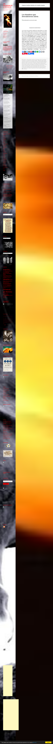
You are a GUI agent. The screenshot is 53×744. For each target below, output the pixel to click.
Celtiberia (4, 387)
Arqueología (29, 59)
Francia (4, 277)
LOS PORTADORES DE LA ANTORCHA (7, 5)
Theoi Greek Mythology (6, 438)
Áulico (4, 136)
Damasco (41, 62)
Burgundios (4, 275)
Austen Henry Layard (38, 61)
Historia (41, 59)
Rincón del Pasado (5, 400)
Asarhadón (27, 61)
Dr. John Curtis (27, 63)
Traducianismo (5, 167)
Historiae (4, 393)
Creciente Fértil (30, 62)
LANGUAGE (5, 34)
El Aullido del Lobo (6, 388)
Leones (43, 65)
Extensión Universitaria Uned (7, 425)
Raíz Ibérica (5, 398)
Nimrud (43, 66)
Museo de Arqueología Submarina (6, 430)
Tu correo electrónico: (6, 480)
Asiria (30, 61)
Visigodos (7, 293)
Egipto (8, 276)
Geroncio (9, 277)
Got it (48, 742)
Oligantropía (5, 153)
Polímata (4, 162)
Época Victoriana (38, 63)
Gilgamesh (32, 64)
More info (34, 742)
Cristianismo (34, 62)
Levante (23, 66)
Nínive (45, 66)
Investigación (24, 60)
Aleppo (40, 60)
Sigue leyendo (43, 49)
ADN (10, 269)
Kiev (6, 282)
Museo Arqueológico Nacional (7, 428)
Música (9, 283)
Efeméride (4, 139)
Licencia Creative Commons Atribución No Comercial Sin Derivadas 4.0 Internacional (7, 48)
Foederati (10, 276)
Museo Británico (35, 66)
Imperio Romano (6, 281)
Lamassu (40, 65)
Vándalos (10, 295)
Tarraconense (5, 286)
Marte (8, 282)
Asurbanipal (32, 61)
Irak (3, 282)
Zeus (11, 295)
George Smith (29, 64)
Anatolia (42, 60)
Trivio (4, 168)
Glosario (6, 279)
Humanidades (44, 59)
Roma (9, 285)
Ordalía (4, 154)
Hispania (10, 279)
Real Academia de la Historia (7, 435)
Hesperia (4, 145)
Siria (11, 285)
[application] (7, 89)
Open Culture (5, 432)
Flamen (4, 142)
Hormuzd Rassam (41, 64)
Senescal (4, 164)
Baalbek (42, 61)
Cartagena (10, 275)
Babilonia (7, 272)
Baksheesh (23, 62)
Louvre (25, 66)
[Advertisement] (7, 680)
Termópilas (4, 165)
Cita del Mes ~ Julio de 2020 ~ (7, 189)
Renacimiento (5, 285)
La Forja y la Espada (6, 394)
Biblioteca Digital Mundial (7, 421)
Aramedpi (4, 419)
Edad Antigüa (37, 59)
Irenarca (4, 151)
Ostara (4, 156)
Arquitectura (33, 59)
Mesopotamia (5, 283)
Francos (7, 277)
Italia (5, 282)
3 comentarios (25, 68)
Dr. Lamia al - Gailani (32, 63)
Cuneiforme (38, 62)
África (4, 297)
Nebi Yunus (39, 66)
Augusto (4, 272)
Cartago (4, 276)
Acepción (6, 269)
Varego (4, 170)
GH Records (5, 391)
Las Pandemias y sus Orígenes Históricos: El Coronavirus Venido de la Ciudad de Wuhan (7, 195)
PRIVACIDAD (5, 36)
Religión (36, 60)
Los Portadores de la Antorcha (30, 60)
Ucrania (4, 293)
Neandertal (6, 284)
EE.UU (7, 276)
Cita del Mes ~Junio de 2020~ (7, 191)
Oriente (9, 284)
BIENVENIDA (5, 33)
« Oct (5, 324)
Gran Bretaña (37, 64)
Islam (33, 65)
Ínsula (4, 150)
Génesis (25, 64)
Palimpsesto (5, 159)
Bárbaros (7, 275)
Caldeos (26, 62)
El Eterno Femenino (6, 390)
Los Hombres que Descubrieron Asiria (30, 16)
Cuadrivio (4, 137)
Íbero (4, 148)
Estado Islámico (43, 63)
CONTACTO (4, 37)
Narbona (4, 284)
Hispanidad (5, 147)
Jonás (35, 65)
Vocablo (6, 295)
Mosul (32, 66)
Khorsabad (37, 65)
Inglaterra (10, 281)
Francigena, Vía (5, 144)
